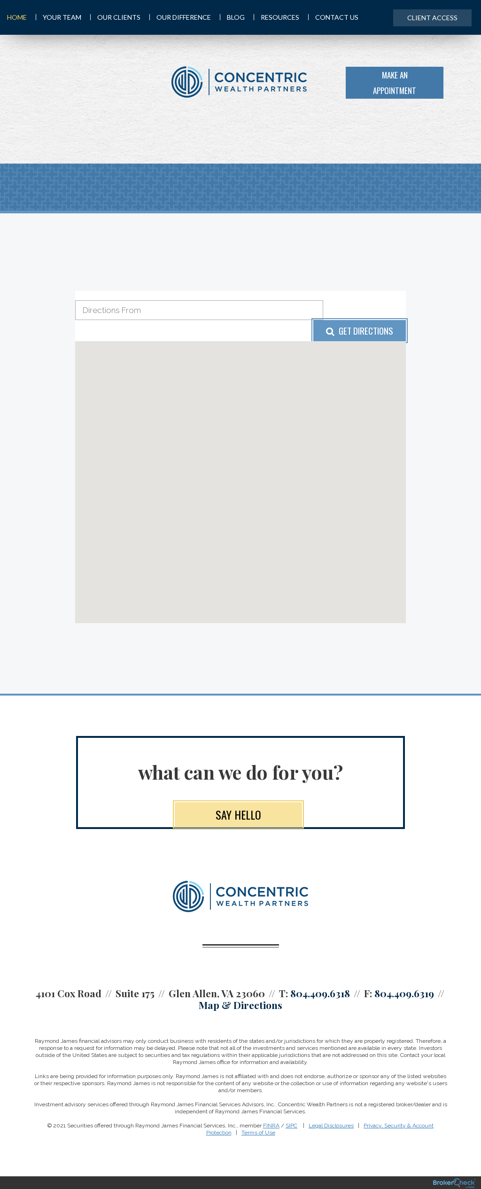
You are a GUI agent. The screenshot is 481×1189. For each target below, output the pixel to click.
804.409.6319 (404, 993)
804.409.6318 (320, 993)
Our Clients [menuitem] (118, 17)
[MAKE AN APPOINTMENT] (459, 81)
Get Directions (365, 330)
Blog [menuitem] (236, 17)
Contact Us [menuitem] (336, 17)
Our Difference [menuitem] (183, 17)
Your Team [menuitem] (62, 17)
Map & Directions (240, 1004)
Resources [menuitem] (280, 17)
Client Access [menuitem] (432, 18)
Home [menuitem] (17, 17)
